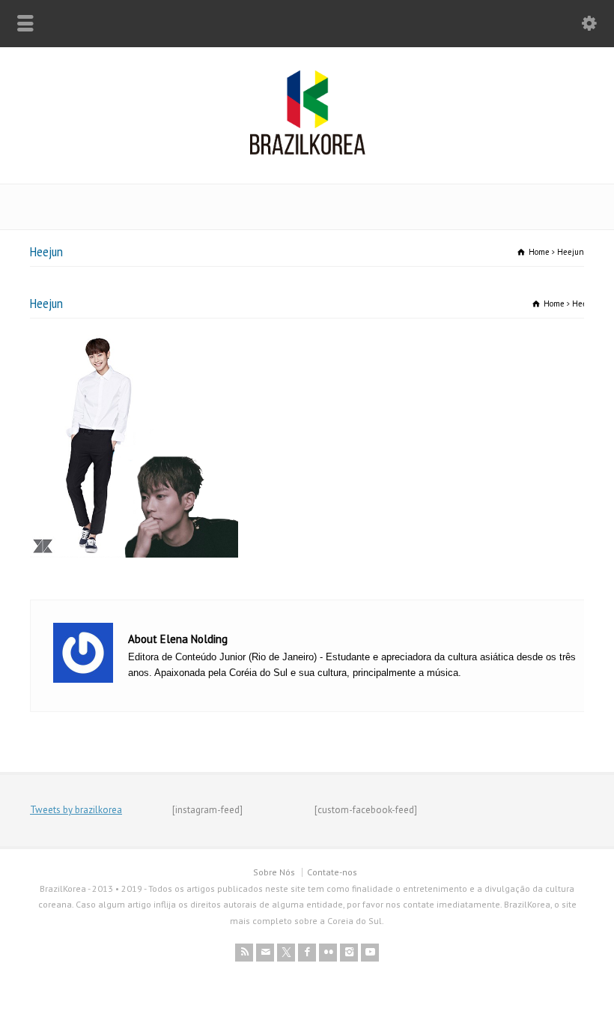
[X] (286, 953)
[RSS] (244, 953)
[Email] (265, 953)
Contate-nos (332, 872)
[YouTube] (370, 953)
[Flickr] (328, 953)
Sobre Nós (274, 872)
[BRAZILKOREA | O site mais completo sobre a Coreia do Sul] (307, 151)
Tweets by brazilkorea (76, 809)
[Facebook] (307, 953)
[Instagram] (349, 953)
